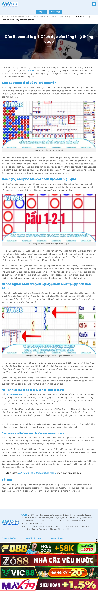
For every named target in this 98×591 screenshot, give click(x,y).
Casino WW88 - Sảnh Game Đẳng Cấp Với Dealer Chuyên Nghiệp (40, 16)
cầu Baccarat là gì (14, 394)
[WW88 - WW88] (14, 4)
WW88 (5, 16)
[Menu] (94, 4)
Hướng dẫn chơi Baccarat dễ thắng (37, 472)
